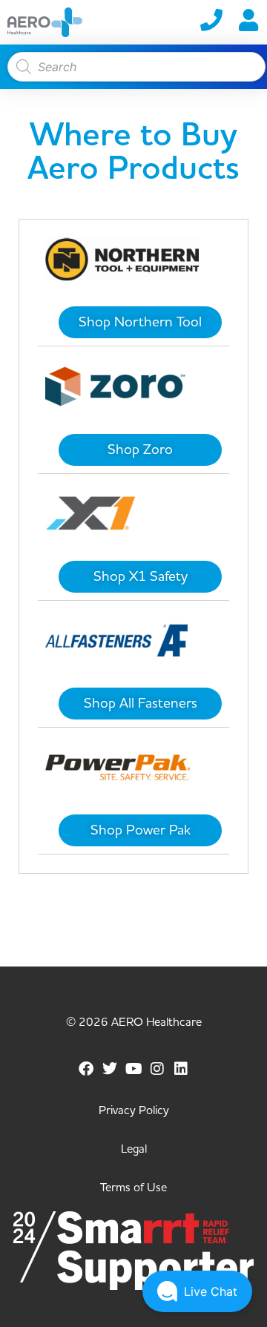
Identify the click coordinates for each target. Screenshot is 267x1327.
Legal (134, 1149)
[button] (197, 1291)
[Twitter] (110, 1069)
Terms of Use (133, 1187)
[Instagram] (157, 1069)
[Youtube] (133, 1069)
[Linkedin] (181, 1069)
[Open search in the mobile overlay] (132, 67)
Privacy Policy (134, 1110)
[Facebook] (86, 1069)
